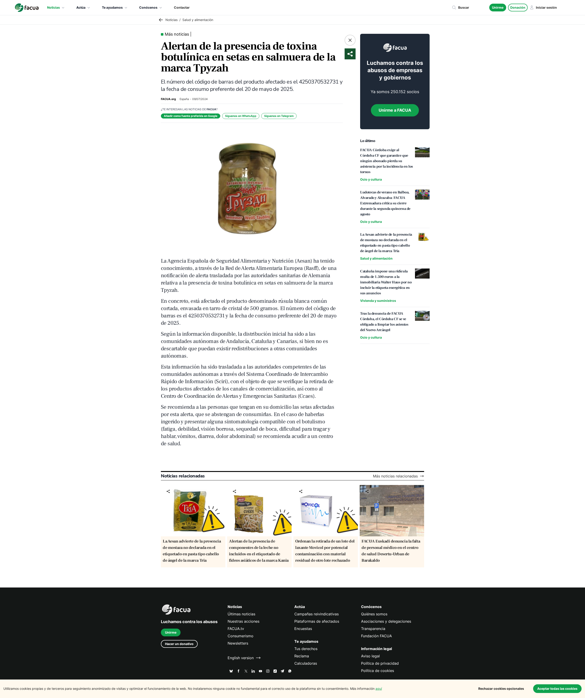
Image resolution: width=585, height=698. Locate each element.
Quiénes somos (374, 614)
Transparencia (373, 628)
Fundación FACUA (376, 636)
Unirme (497, 7)
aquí (378, 688)
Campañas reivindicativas (316, 614)
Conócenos (148, 7)
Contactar (182, 7)
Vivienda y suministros (378, 301)
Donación (517, 7)
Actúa (80, 7)
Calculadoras (305, 663)
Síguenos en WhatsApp (240, 116)
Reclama (301, 656)
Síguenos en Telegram (279, 116)
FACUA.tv (236, 628)
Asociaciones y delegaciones (386, 621)
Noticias (53, 7)
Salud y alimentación (376, 258)
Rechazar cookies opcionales (501, 688)
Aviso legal (370, 656)
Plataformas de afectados (316, 621)
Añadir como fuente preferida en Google (190, 116)
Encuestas (303, 628)
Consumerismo (240, 636)
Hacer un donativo (179, 644)
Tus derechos (305, 648)
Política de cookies (377, 670)
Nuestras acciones (243, 621)
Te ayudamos (112, 7)
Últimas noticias (241, 614)
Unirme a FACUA (395, 110)
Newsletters (238, 643)
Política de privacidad (380, 663)
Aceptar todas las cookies (557, 688)
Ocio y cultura (371, 179)
